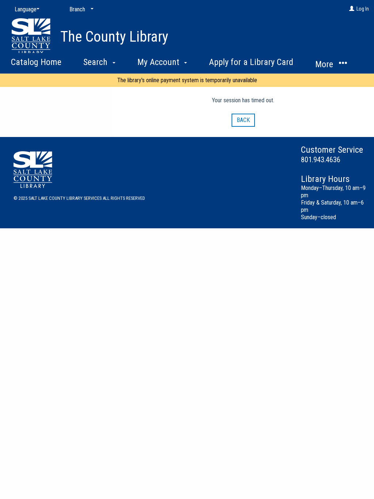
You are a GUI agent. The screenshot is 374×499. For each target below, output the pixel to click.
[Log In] (351, 9)
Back (243, 120)
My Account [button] (159, 62)
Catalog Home (36, 62)
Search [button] (96, 62)
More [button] (325, 64)
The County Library (114, 36)
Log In (362, 9)
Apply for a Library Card (251, 62)
